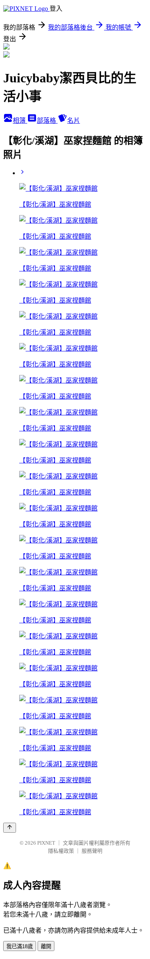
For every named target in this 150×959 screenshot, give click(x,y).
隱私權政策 (61, 851)
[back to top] (9, 828)
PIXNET (46, 843)
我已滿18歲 (19, 946)
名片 (73, 120)
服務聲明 (92, 851)
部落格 (47, 120)
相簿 (20, 120)
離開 (46, 946)
